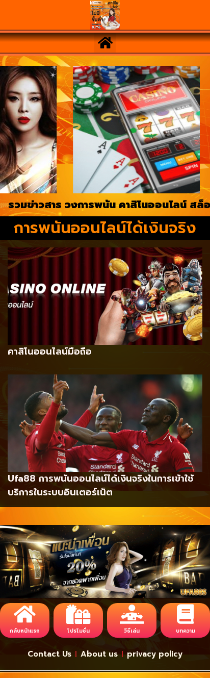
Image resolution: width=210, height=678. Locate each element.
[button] (105, 43)
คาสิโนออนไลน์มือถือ (50, 351)
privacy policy (154, 654)
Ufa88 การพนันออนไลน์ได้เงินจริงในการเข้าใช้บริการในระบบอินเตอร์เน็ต (101, 485)
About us (99, 654)
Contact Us (49, 654)
